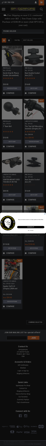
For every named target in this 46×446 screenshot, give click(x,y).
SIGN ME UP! (30, 227)
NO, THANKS (30, 230)
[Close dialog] (44, 214)
